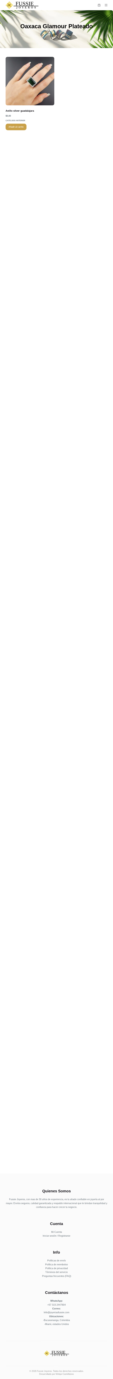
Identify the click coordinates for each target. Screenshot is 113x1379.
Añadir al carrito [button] (16, 127)
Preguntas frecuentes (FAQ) (56, 1276)
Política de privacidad (56, 1268)
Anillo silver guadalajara (20, 110)
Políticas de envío (56, 1260)
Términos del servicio (56, 1272)
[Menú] (106, 5)
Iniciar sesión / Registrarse (56, 1236)
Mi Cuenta (56, 1232)
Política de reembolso (56, 1264)
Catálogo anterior (15, 121)
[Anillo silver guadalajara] (30, 81)
